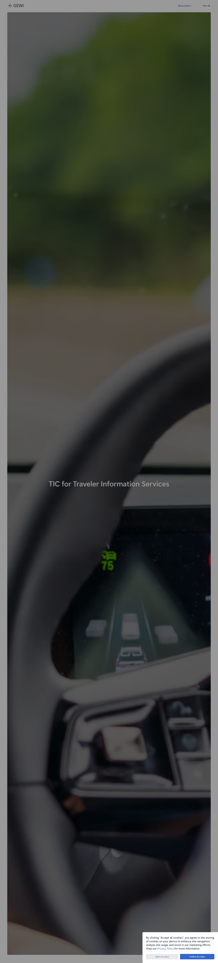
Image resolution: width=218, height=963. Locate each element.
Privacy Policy (165, 948)
